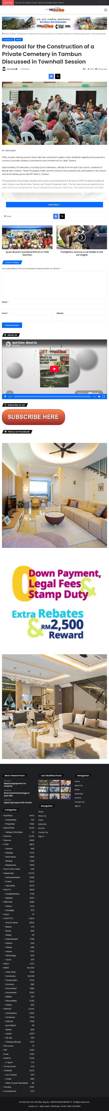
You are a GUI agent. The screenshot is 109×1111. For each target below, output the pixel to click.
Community (21, 34)
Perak (6, 1054)
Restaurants (11, 865)
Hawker (9, 848)
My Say (9, 1038)
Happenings (9, 873)
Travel (8, 959)
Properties (10, 824)
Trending (7, 1087)
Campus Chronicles (14, 832)
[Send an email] (16, 69)
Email (5, 313)
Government (11, 992)
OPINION (7, 1009)
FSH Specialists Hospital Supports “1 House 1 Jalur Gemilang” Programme (45, 3)
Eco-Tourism (11, 1075)
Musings (9, 853)
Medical (9, 898)
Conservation (11, 980)
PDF (5, 1050)
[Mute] (99, 396)
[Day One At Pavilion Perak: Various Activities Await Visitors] (66, 783)
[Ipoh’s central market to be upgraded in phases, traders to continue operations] (66, 796)
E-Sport (9, 1062)
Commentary (11, 1013)
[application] (54, 369)
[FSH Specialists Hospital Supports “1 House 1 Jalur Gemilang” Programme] (43, 789)
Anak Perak (11, 972)
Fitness (9, 947)
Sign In (41, 836)
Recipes (9, 861)
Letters (9, 1033)
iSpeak (9, 1029)
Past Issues (8, 1046)
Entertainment (12, 939)
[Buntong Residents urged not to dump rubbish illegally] (43, 783)
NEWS (13, 34)
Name (5, 302)
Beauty (9, 927)
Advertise (42, 824)
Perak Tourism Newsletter (17, 1083)
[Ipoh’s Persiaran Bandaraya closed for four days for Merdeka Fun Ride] (43, 796)
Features (7, 840)
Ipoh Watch (11, 1025)
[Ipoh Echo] (54, 9)
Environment (11, 988)
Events (9, 881)
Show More (54, 204)
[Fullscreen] (103, 396)
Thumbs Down (10, 1066)
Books (8, 931)
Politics (9, 1005)
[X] (57, 76)
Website (60, 313)
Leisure (9, 951)
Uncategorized (10, 1091)
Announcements (13, 877)
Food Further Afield (12, 869)
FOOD (6, 844)
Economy (10, 984)
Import (6, 914)
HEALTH (7, 890)
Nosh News (11, 857)
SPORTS (7, 1058)
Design (9, 935)
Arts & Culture (12, 922)
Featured (7, 836)
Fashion (9, 943)
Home (6, 34)
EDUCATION (9, 828)
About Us (42, 816)
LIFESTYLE (8, 918)
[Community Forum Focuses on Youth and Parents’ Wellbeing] (54, 796)
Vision (40, 820)
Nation (6, 964)
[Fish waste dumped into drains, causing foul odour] (66, 789)
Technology (11, 955)
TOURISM (8, 1070)
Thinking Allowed (13, 1042)
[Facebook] (51, 76)
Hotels (8, 1079)
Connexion (10, 1017)
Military (9, 996)
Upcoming (10, 885)
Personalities (11, 1001)
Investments (11, 820)
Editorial (9, 1021)
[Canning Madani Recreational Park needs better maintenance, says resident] (54, 783)
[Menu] (105, 11)
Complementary (13, 894)
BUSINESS (8, 816)
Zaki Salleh (11, 69)
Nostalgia (10, 910)
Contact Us (43, 832)
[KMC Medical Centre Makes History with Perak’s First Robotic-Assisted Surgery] (54, 789)
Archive (41, 828)
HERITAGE (8, 902)
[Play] (5, 396)
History (9, 906)
